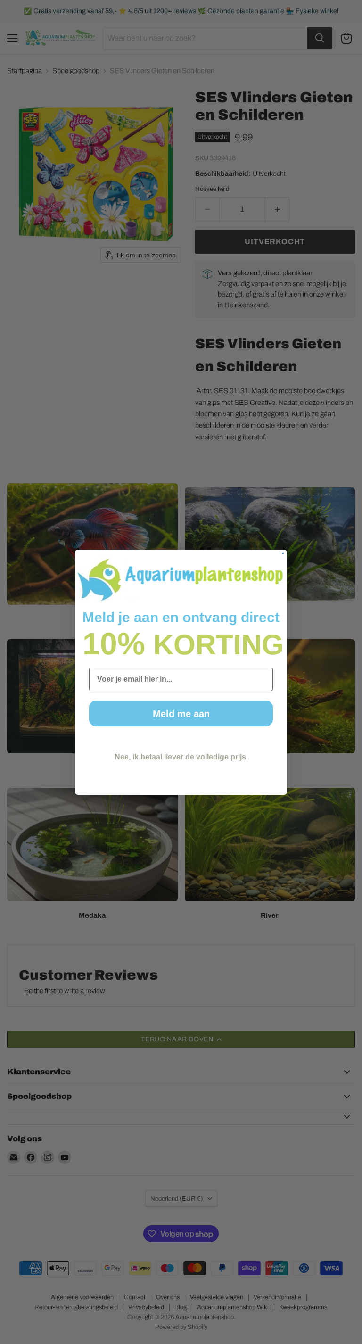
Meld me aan (181, 714)
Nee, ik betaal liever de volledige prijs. (181, 757)
